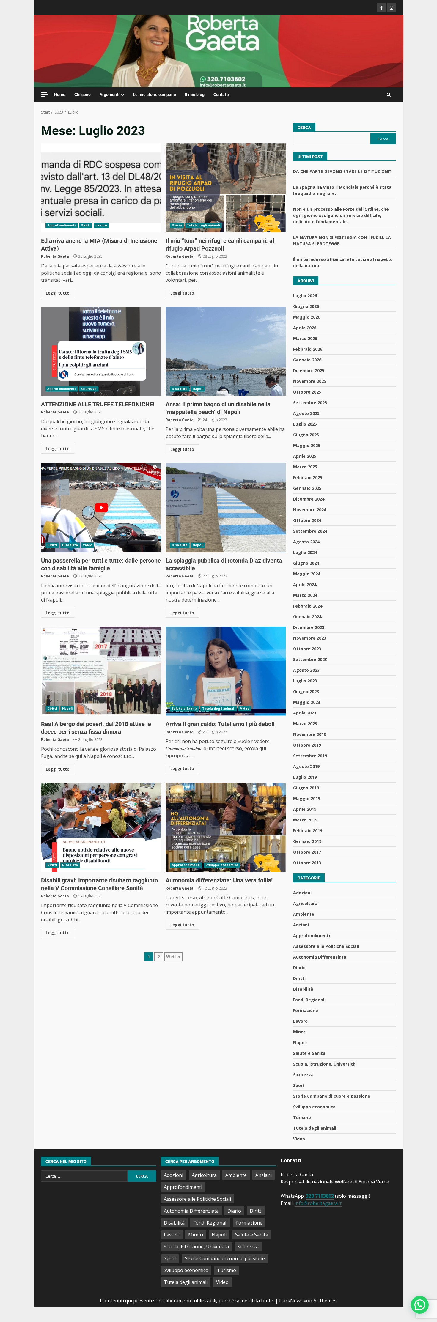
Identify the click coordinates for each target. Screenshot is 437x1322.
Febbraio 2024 (307, 606)
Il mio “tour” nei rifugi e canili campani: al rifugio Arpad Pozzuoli (226, 187)
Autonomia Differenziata (319, 957)
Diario (177, 225)
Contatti (221, 94)
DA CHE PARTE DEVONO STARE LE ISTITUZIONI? (342, 171)
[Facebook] (381, 7)
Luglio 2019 (305, 777)
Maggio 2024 (306, 574)
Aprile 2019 (304, 809)
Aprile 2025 (304, 456)
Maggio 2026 (306, 317)
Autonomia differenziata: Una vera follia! (226, 827)
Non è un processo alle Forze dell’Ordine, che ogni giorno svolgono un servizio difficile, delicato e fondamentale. (341, 215)
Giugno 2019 (306, 788)
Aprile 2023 (304, 713)
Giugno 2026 (306, 306)
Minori (299, 1032)
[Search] (388, 94)
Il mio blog (195, 94)
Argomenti (110, 94)
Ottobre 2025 (307, 392)
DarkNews (291, 1300)
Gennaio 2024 (307, 616)
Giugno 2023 (306, 691)
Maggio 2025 (306, 445)
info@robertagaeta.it (318, 1203)
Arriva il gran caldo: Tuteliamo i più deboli (226, 671)
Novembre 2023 (309, 638)
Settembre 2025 (310, 402)
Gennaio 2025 (307, 488)
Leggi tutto (58, 293)
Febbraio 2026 (307, 349)
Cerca (304, 127)
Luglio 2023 (305, 681)
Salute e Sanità (184, 708)
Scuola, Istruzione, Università (324, 1064)
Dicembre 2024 (308, 499)
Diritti (86, 225)
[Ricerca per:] (84, 1176)
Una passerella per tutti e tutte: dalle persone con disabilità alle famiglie (101, 507)
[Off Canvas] (44, 94)
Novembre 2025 (309, 381)
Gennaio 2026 (307, 360)
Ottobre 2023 (307, 648)
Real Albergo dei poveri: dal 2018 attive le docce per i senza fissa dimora (101, 671)
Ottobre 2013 (307, 862)
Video (87, 545)
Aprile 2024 (304, 584)
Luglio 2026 (305, 295)
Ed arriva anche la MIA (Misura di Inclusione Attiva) (101, 187)
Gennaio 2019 (307, 841)
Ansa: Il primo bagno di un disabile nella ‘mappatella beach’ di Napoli (226, 351)
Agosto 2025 (306, 413)
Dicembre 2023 (308, 627)
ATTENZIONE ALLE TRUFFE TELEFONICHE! (101, 351)
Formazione (305, 1010)
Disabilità (180, 389)
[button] (420, 1305)
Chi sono (82, 94)
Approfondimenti (61, 225)
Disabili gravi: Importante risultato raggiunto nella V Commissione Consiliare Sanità (101, 827)
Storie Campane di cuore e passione (331, 1096)
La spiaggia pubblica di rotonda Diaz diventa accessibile (226, 507)
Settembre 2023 (310, 659)
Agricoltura (305, 903)
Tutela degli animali (203, 225)
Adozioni (302, 893)
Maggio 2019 (306, 798)
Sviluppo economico (221, 865)
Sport (299, 1085)
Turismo (302, 1117)
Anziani (301, 925)
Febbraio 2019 (307, 830)
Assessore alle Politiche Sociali (326, 946)
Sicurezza (89, 389)
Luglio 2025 (305, 424)
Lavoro (101, 225)
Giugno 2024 (306, 563)
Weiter (173, 956)
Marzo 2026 (305, 338)
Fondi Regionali (309, 999)
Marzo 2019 (305, 820)
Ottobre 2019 (307, 745)
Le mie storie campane (154, 94)
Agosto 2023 (306, 670)
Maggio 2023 (306, 702)
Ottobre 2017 (307, 852)
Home (59, 94)
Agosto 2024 (306, 541)
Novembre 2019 (309, 734)
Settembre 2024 (310, 531)
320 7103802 (320, 1196)
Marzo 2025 (305, 467)
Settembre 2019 (310, 755)
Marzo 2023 (305, 723)
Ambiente (303, 914)
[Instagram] (391, 7)
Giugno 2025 (306, 434)
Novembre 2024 (309, 509)
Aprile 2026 (304, 327)
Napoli (198, 389)
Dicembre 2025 (308, 370)
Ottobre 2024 (307, 520)
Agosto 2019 (306, 766)
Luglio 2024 (305, 552)
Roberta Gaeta (55, 256)
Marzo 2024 (305, 595)
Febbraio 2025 (307, 477)
